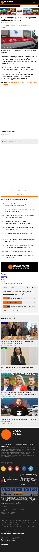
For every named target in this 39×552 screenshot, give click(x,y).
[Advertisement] (14, 106)
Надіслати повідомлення (12, 510)
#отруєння (4, 135)
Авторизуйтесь (19, 195)
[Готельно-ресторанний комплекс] (19, 11)
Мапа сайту (6, 507)
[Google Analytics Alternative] (4, 545)
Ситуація (4, 141)
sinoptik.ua (19, 283)
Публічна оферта (8, 513)
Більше (30, 287)
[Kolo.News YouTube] (19, 267)
